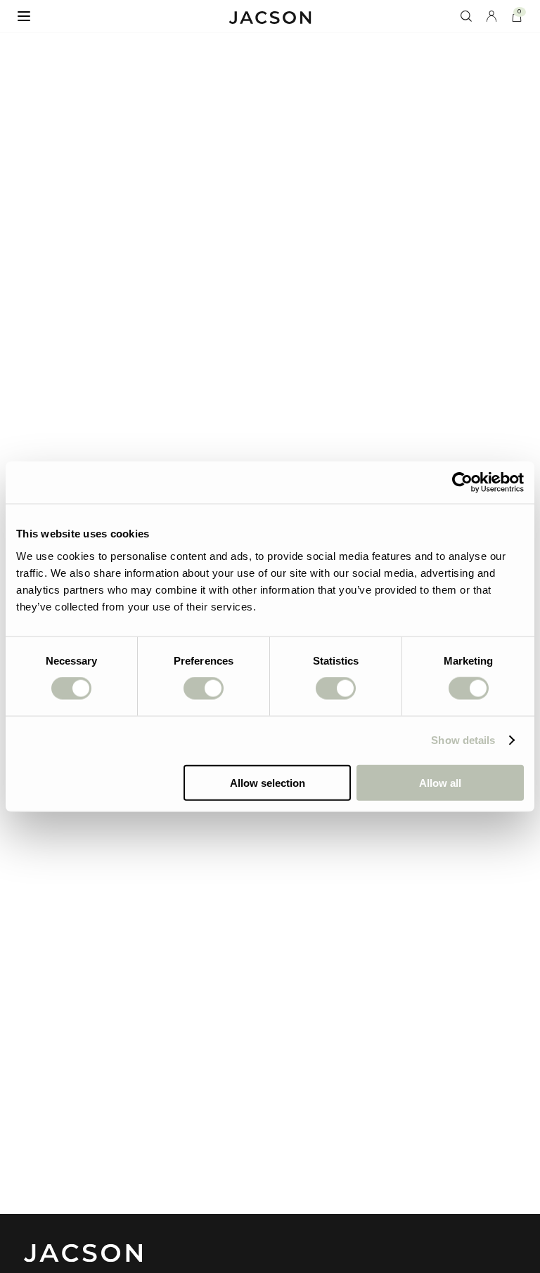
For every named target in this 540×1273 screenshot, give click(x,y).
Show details (463, 740)
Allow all (440, 782)
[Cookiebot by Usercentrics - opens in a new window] (462, 482)
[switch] (204, 688)
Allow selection (267, 782)
